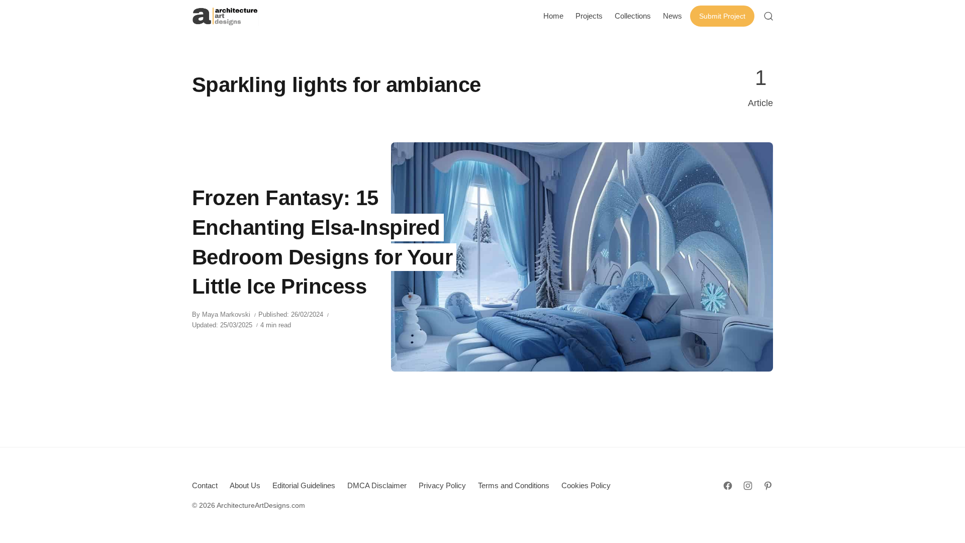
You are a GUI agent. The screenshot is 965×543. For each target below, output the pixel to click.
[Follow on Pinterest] (768, 486)
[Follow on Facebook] (728, 486)
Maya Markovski (226, 314)
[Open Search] (768, 16)
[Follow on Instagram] (748, 486)
